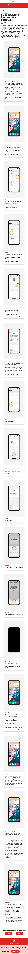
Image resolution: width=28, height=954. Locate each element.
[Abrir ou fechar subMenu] (2, 5)
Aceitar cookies (15, 951)
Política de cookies (17, 948)
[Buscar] (11, 2)
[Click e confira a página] (6, 5)
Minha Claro (8, 836)
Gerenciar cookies (5, 951)
